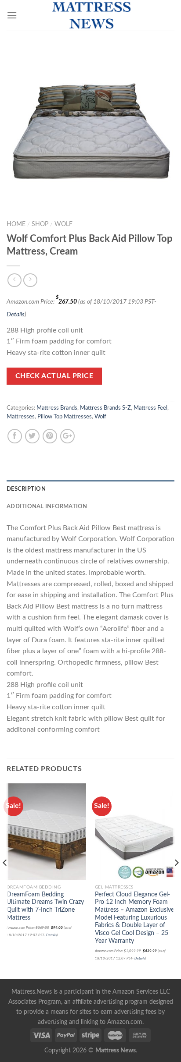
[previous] (5, 880)
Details (16, 314)
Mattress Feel (150, 408)
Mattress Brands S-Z (105, 408)
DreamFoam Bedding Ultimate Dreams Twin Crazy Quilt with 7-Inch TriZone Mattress (45, 906)
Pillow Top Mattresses (64, 416)
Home (16, 224)
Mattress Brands (56, 408)
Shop (40, 224)
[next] (176, 880)
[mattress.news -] (90, 15)
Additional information (47, 506)
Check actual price (54, 376)
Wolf (63, 224)
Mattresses (21, 416)
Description (26, 489)
